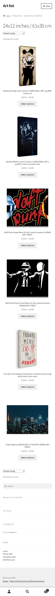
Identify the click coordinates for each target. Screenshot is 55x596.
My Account (9, 591)
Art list (8, 5)
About (5, 581)
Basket (42, 589)
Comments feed (9, 557)
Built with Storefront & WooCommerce (27, 581)
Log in (5, 551)
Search (27, 591)
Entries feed (8, 554)
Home (8, 16)
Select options (27, 103)
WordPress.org (9, 559)
